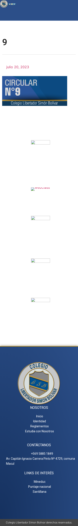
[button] (72, 14)
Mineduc (40, 240)
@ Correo (40, 164)
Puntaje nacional (40, 284)
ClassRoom (40, 196)
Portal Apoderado (40, 322)
